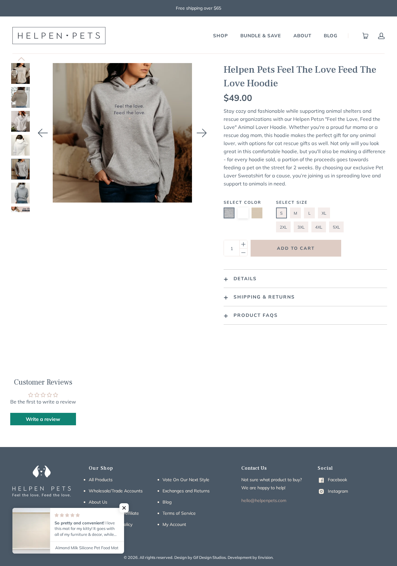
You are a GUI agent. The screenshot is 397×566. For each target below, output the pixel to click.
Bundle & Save (260, 36)
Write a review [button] (43, 419)
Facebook (337, 479)
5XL (336, 227)
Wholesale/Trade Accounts (116, 491)
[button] (124, 508)
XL (324, 213)
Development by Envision (250, 557)
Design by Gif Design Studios (200, 557)
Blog (330, 36)
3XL (301, 227)
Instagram (337, 491)
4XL (318, 227)
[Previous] (43, 133)
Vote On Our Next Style (186, 479)
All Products (101, 479)
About (302, 36)
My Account (174, 524)
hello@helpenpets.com (263, 500)
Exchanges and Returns (186, 491)
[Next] (202, 133)
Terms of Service (179, 513)
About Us (98, 502)
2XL (283, 227)
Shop (220, 36)
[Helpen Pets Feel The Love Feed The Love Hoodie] (20, 73)
